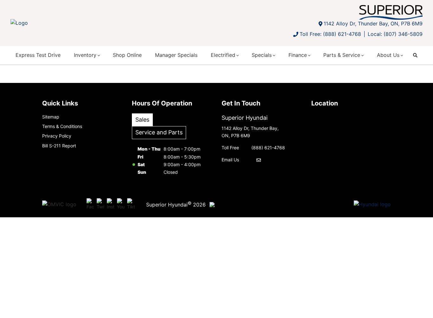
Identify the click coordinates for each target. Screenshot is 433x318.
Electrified (223, 55)
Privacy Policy (56, 136)
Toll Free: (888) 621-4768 (330, 34)
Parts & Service (341, 55)
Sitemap (50, 116)
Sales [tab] (142, 119)
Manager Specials (176, 55)
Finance (297, 55)
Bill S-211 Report (59, 145)
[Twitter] (100, 204)
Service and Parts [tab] (159, 132)
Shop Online (127, 55)
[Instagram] (110, 204)
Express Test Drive (38, 55)
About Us (388, 55)
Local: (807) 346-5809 (395, 34)
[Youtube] (121, 204)
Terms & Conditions (62, 126)
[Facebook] (90, 204)
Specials (262, 55)
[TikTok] (131, 204)
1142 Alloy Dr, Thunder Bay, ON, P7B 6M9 (373, 23)
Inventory (85, 55)
